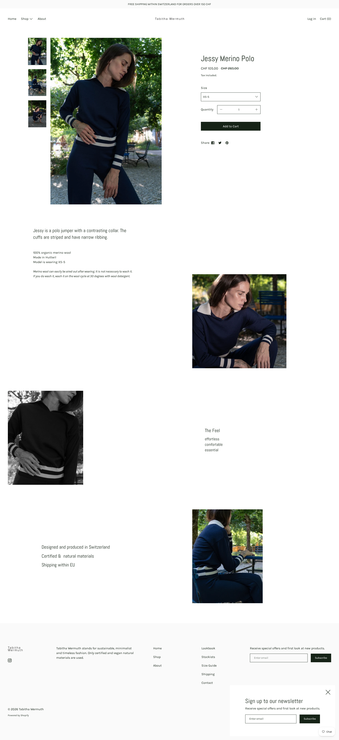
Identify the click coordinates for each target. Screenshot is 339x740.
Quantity (207, 109)
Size (204, 88)
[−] (221, 109)
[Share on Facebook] (212, 142)
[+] (256, 109)
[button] (325, 19)
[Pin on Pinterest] (227, 142)
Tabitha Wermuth (31, 709)
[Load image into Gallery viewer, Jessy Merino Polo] (37, 51)
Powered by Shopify (18, 715)
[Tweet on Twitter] (219, 142)
